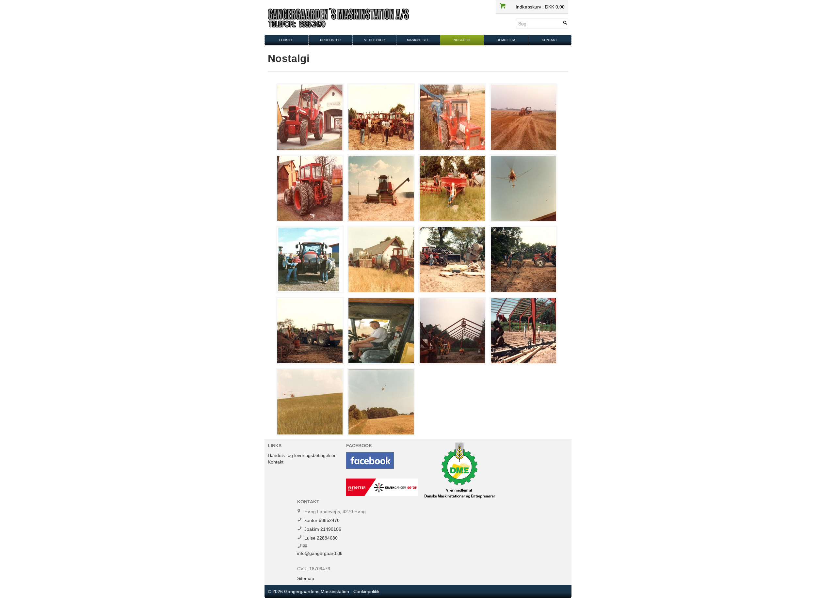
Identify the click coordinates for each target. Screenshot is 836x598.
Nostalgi (462, 40)
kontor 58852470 (322, 520)
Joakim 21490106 (322, 529)
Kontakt (549, 40)
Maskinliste (418, 40)
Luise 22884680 (321, 538)
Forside (286, 40)
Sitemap (305, 578)
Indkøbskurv (529, 6)
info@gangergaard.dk (319, 553)
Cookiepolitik (366, 591)
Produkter (330, 40)
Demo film (506, 40)
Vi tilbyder (374, 40)
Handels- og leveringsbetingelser (302, 455)
